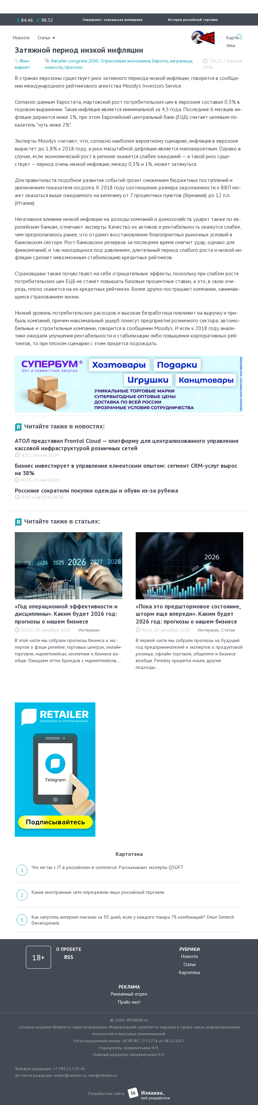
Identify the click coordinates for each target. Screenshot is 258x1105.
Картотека (189, 972)
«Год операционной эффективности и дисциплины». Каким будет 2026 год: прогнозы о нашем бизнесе (66, 613)
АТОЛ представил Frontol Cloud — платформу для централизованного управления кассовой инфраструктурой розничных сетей (126, 444)
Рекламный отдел (129, 994)
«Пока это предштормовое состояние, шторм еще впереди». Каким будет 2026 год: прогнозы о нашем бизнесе (188, 613)
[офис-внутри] (129, 358)
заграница (181, 60)
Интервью (89, 630)
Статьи (44, 38)
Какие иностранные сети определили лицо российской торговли (98, 892)
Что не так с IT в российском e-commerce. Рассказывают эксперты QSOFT (107, 867)
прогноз (73, 67)
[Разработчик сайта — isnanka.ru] (149, 1094)
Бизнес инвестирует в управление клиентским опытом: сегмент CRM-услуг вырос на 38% (126, 469)
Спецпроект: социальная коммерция (112, 19)
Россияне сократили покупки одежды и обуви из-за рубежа (96, 490)
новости (53, 67)
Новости (21, 38)
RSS (68, 957)
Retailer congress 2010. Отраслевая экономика (100, 60)
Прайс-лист (129, 1002)
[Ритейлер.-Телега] (55, 705)
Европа (160, 60)
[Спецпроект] (203, 34)
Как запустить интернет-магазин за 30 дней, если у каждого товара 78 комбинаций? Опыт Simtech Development (133, 920)
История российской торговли (193, 19)
